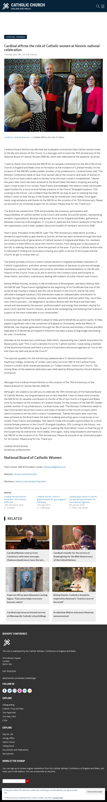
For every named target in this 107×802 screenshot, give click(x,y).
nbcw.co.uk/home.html (25, 474)
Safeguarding (8, 704)
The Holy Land (9, 716)
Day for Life (8, 734)
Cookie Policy (58, 798)
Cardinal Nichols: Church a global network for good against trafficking (51, 499)
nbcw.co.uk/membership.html (30, 481)
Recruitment (8, 753)
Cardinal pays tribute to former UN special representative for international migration (83, 499)
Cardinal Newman (15, 37)
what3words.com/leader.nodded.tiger (19, 678)
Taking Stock (8, 746)
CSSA (5, 720)
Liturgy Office (9, 738)
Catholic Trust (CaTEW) (13, 708)
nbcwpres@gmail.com (54, 466)
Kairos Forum (9, 742)
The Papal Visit (9, 712)
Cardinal (7, 137)
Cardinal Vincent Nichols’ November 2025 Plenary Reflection (15, 499)
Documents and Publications (15, 749)
